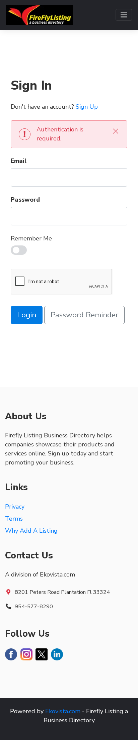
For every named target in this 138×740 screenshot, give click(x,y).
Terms (14, 519)
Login (26, 315)
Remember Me (31, 238)
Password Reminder (84, 315)
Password (25, 200)
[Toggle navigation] (124, 15)
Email (18, 161)
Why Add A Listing (31, 531)
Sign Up (87, 107)
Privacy (14, 507)
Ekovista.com (62, 711)
